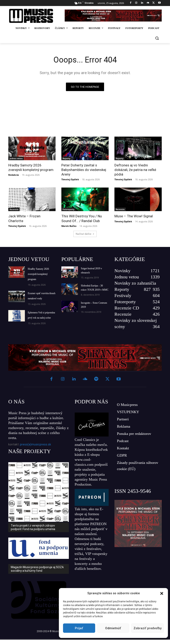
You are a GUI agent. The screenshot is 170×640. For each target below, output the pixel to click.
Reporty (66, 158)
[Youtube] (159, 3)
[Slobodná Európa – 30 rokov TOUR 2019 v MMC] (69, 289)
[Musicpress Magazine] (34, 16)
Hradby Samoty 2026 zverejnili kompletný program (30, 167)
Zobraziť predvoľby (148, 628)
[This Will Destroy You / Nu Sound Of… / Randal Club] (85, 199)
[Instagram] (136, 3)
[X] (153, 3)
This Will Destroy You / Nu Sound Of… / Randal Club (81, 218)
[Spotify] (96, 379)
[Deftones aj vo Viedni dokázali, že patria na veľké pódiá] (138, 148)
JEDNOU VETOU (28, 259)
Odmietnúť (113, 628)
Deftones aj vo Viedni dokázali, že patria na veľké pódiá (135, 169)
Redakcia (13, 174)
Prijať (79, 628)
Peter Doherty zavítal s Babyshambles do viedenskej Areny (83, 169)
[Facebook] (130, 3)
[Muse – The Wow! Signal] (138, 199)
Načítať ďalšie (83, 234)
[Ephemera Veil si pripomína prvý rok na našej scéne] (16, 315)
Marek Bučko (68, 225)
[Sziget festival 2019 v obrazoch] (69, 272)
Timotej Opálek (70, 179)
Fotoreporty (68, 209)
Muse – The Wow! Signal (133, 216)
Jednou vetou (16, 158)
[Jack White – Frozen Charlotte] (32, 199)
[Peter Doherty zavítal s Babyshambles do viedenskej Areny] (85, 148)
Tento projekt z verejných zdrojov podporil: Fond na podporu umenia (33, 527)
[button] (162, 593)
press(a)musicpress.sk (35, 444)
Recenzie (14, 209)
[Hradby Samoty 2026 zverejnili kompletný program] (32, 148)
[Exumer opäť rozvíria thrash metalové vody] (16, 296)
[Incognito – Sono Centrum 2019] (69, 306)
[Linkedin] (142, 3)
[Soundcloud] (148, 3)
